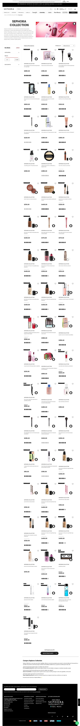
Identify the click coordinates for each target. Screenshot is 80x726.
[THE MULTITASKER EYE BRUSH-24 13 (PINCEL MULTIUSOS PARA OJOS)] (49, 423)
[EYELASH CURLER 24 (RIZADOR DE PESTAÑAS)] (66, 323)
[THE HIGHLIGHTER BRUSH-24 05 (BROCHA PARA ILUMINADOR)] (31, 423)
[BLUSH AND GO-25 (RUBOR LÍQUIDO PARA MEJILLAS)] (49, 256)
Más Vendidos (7, 705)
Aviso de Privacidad (40, 700)
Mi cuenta (70, 9)
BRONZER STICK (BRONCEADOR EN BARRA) (30, 566)
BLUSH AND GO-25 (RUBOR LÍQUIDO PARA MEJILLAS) (47, 266)
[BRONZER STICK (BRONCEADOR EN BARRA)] (31, 556)
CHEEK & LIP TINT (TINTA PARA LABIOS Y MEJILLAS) (32, 366)
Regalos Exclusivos (8, 709)
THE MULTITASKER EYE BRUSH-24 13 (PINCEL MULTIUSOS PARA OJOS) (48, 433)
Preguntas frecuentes (28, 701)
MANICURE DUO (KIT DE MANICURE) (47, 65)
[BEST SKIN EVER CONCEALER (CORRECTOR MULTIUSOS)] (66, 189)
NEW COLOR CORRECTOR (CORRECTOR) (64, 165)
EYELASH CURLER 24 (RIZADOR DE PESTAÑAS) (66, 334)
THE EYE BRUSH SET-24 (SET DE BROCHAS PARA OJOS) (31, 100)
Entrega (25, 705)
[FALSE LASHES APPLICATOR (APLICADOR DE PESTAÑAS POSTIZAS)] (31, 389)
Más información (64, 1)
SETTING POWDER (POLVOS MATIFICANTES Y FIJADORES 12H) (48, 166)
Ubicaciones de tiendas (29, 703)
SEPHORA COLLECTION (12, 15)
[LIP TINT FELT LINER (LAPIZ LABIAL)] (31, 489)
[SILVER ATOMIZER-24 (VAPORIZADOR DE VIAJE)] (49, 122)
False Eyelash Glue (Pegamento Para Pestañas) (30, 634)
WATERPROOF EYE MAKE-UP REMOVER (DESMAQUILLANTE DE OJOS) (65, 600)
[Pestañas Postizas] (66, 556)
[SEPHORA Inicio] (9, 9)
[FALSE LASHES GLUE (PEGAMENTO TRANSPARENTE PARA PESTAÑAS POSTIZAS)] (49, 456)
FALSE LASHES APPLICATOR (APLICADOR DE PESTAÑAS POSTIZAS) (30, 400)
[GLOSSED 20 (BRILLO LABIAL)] (31, 590)
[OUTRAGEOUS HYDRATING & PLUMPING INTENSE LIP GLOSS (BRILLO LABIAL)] (31, 323)
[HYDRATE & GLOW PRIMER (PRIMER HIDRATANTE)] (66, 122)
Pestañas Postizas (62, 566)
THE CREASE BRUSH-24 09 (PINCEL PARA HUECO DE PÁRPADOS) (32, 133)
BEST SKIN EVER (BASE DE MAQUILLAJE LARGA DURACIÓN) (31, 233)
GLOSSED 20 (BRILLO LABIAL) (28, 599)
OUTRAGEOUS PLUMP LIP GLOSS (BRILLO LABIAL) (66, 299)
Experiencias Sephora (8, 710)
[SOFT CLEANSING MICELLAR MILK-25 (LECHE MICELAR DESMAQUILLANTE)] (49, 389)
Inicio (5, 15)
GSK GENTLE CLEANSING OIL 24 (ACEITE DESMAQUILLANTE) (47, 100)
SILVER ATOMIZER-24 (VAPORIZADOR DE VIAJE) (48, 132)
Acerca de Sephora (40, 698)
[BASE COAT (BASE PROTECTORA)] (66, 389)
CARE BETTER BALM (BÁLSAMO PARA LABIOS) (66, 366)
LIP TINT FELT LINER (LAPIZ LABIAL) (29, 501)
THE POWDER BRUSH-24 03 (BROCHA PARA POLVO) (65, 433)
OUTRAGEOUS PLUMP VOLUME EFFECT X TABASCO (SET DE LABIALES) (49, 369)
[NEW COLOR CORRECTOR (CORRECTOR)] (66, 156)
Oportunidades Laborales (41, 701)
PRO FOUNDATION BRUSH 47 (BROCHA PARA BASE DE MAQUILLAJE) (66, 66)
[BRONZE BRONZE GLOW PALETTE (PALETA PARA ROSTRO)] (49, 189)
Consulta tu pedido (28, 698)
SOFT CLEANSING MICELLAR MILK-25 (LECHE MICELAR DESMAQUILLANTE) (48, 402)
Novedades (6, 707)
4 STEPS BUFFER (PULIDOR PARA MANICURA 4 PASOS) (31, 467)
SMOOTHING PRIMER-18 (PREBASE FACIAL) (31, 165)
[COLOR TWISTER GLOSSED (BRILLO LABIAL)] (49, 590)
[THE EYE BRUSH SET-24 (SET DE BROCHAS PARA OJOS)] (31, 89)
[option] (56, 29)
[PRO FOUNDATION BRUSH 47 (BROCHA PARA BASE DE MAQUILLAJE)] (66, 55)
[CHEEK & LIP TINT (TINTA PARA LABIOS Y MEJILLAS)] (31, 356)
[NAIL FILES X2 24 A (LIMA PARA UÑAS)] (66, 89)
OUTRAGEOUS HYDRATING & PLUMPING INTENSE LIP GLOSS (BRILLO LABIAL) (31, 333)
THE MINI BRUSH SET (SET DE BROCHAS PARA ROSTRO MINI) (48, 333)
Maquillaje (20, 15)
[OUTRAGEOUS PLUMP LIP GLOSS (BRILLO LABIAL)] (66, 289)
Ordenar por (58, 45)
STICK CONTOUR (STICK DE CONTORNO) (65, 265)
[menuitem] (6, 12)
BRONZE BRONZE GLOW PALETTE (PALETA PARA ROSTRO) (48, 200)
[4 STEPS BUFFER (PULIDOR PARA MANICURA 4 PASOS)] (31, 456)
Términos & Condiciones (29, 700)
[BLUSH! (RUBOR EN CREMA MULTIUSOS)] (31, 189)
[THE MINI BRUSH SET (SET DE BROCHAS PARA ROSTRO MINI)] (49, 323)
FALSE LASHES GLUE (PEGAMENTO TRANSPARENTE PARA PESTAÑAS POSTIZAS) (49, 467)
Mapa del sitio (39, 703)
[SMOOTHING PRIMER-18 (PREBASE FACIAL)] (31, 156)
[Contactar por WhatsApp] (77, 723)
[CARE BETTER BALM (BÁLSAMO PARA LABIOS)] (66, 356)
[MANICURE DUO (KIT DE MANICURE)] (49, 55)
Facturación (26, 706)
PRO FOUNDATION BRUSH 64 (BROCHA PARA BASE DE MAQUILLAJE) (32, 66)
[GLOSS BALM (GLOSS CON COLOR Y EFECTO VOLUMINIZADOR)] (49, 222)
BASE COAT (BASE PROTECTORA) (64, 401)
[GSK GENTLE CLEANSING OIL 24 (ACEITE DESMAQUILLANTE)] (49, 89)
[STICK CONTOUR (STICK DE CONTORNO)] (66, 256)
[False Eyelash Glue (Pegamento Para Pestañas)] (31, 623)
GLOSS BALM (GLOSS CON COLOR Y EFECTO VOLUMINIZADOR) (48, 233)
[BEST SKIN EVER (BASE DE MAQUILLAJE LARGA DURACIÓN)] (31, 222)
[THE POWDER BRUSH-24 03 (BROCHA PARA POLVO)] (66, 423)
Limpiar (17, 47)
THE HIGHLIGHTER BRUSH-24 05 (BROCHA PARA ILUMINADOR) (31, 433)
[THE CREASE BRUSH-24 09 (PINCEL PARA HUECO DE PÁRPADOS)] (31, 122)
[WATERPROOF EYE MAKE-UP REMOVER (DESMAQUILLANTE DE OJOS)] (66, 590)
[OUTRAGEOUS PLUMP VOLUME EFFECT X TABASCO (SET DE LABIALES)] (49, 356)
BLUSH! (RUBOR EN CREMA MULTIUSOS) (30, 199)
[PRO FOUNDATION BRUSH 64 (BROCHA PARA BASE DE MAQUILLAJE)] (31, 55)
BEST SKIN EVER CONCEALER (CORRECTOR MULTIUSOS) (65, 200)
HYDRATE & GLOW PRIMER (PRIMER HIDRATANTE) (66, 132)
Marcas (73, 12)
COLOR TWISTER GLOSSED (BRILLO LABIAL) (47, 599)
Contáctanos (26, 708)
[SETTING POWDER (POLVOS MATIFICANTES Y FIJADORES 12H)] (49, 156)
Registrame (43, 689)
